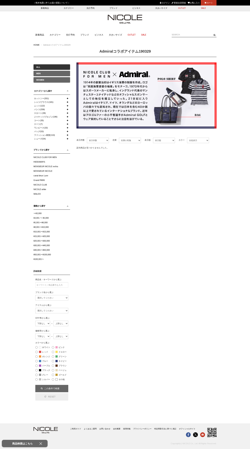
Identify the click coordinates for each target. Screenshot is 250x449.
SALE (203, 8)
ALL (38, 67)
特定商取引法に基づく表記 (165, 429)
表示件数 (81, 140)
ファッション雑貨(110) (44, 135)
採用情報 (126, 429)
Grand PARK (39, 180)
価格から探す (39, 206)
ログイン (165, 3)
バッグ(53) (39, 131)
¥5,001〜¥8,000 (40, 222)
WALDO (37, 194)
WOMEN (40, 80)
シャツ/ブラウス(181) (43, 102)
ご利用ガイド (75, 429)
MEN (38, 73)
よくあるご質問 (90, 429)
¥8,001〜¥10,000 (41, 227)
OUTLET (182, 8)
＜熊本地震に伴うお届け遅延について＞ (51, 3)
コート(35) (39, 120)
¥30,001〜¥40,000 (41, 245)
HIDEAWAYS (39, 162)
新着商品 (45, 8)
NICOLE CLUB (40, 185)
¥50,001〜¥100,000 (42, 254)
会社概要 (116, 429)
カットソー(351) (41, 98)
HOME (36, 45)
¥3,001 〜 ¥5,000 (41, 218)
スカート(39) (40, 113)
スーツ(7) (38, 124)
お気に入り (195, 3)
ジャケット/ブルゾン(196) (45, 117)
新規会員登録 (179, 3)
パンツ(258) (39, 109)
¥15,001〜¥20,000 (41, 236)
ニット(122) (39, 106)
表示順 (148, 140)
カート (209, 3)
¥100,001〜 (38, 259)
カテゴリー (69, 8)
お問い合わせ (104, 429)
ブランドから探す (41, 150)
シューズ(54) (40, 139)
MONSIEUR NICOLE (42, 171)
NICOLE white (39, 189)
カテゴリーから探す (43, 91)
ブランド (113, 8)
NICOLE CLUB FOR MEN (45, 157)
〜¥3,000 (37, 213)
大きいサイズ (161, 8)
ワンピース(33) (41, 128)
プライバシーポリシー (142, 429)
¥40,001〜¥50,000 (41, 250)
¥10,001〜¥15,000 (41, 232)
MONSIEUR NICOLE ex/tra (45, 166)
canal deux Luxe (40, 175)
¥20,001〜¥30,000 (41, 241)
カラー (182, 140)
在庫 (115, 140)
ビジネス (136, 8)
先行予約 (91, 8)
